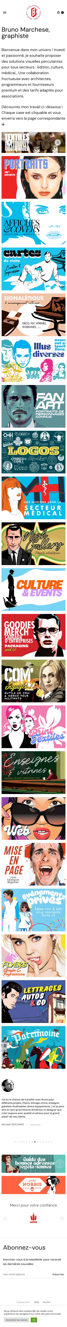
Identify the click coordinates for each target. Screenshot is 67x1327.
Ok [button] (34, 1320)
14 (51, 1141)
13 (48, 1141)
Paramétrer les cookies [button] (16, 1320)
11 (43, 1141)
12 (46, 1141)
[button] (5, 1218)
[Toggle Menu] (4, 12)
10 (40, 1141)
